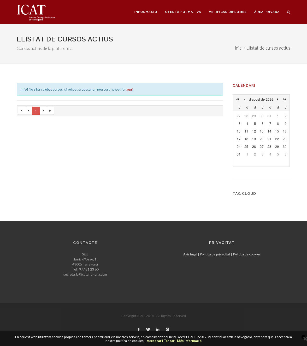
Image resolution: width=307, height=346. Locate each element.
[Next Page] (43, 111)
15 (277, 131)
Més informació (189, 340)
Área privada (267, 12)
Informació (145, 12)
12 (254, 131)
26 (254, 146)
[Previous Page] (28, 111)
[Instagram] (167, 330)
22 (277, 138)
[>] (277, 99)
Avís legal (190, 254)
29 (254, 115)
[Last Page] (50, 111)
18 (246, 138)
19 (254, 138)
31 (269, 115)
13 (262, 131)
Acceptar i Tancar (161, 340)
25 (246, 146)
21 (269, 138)
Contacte (85, 243)
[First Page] (21, 111)
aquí (129, 89)
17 (239, 138)
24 (239, 146)
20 (262, 138)
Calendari (244, 85)
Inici (239, 48)
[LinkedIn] (158, 330)
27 (239, 115)
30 (262, 115)
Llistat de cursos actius (268, 48)
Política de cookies (247, 254)
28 (246, 115)
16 (285, 131)
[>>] (285, 99)
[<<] (237, 99)
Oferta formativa (183, 12)
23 (285, 138)
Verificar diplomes (228, 12)
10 (239, 131)
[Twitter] (148, 330)
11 (246, 131)
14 (269, 131)
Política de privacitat (215, 254)
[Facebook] (138, 330)
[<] (244, 99)
